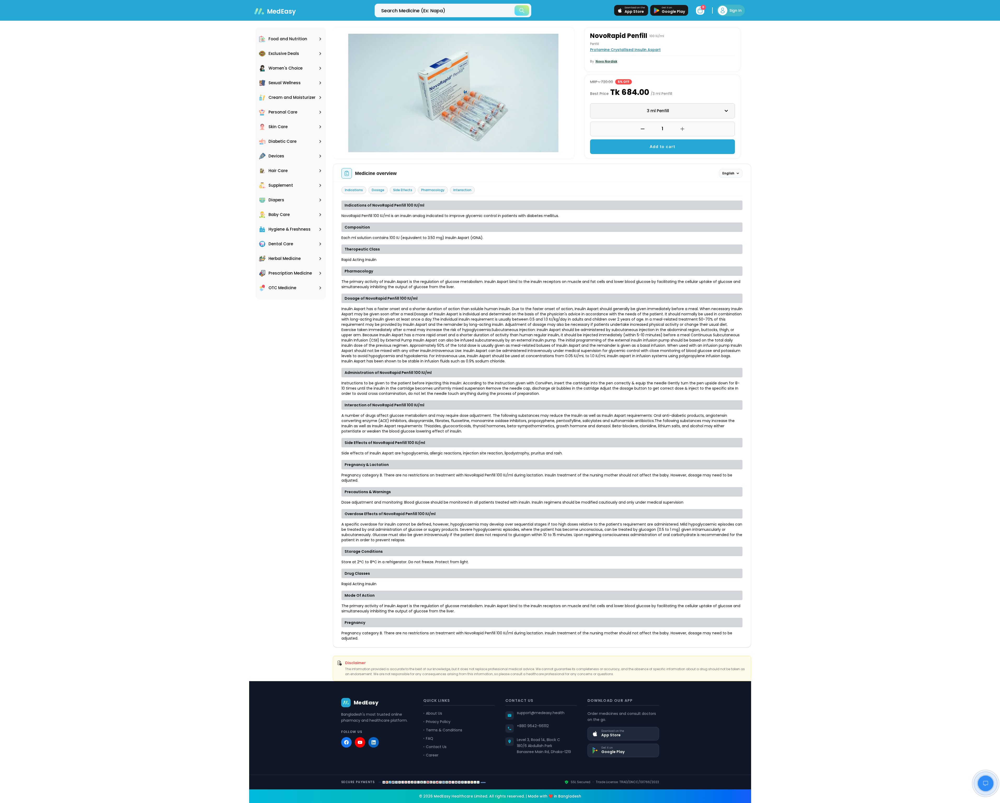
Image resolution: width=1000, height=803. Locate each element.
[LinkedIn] (373, 742)
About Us (434, 713)
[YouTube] (360, 742)
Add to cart (663, 146)
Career (432, 755)
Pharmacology (432, 190)
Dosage (378, 190)
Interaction (462, 190)
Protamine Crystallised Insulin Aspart (625, 49)
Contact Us (436, 746)
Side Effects (402, 190)
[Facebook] (346, 742)
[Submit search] (522, 10)
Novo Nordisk (606, 61)
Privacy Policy (438, 721)
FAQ (429, 738)
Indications (354, 190)
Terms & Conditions (444, 730)
